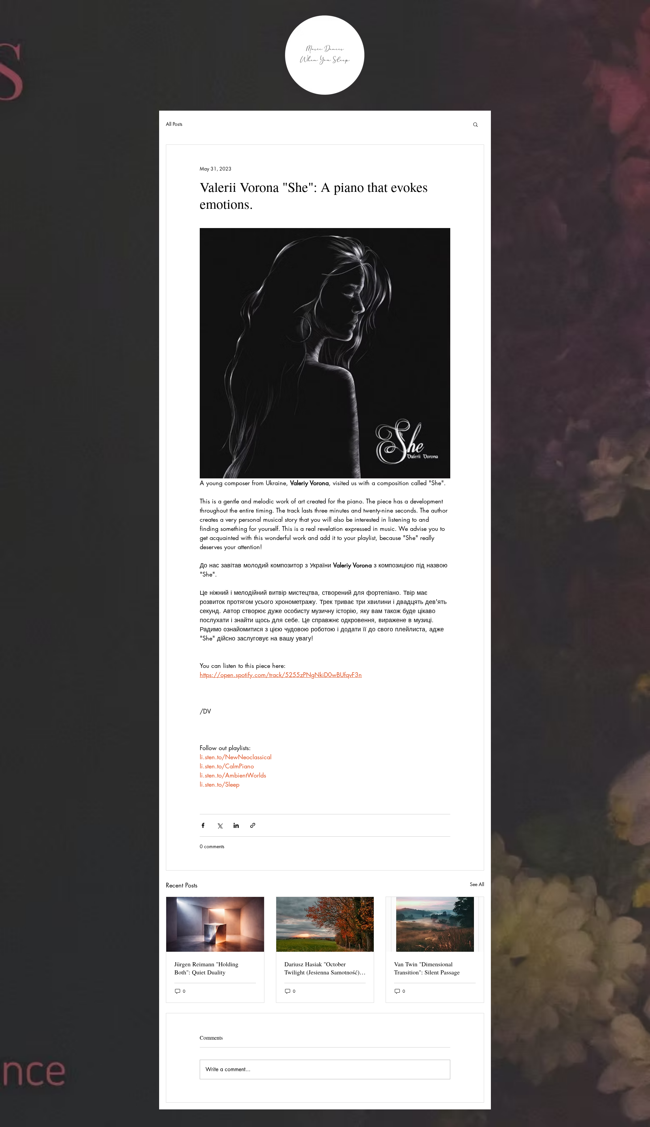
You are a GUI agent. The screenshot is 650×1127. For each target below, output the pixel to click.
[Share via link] (253, 825)
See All (477, 884)
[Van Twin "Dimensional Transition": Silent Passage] (435, 924)
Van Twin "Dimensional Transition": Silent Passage (427, 968)
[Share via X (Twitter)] (219, 825)
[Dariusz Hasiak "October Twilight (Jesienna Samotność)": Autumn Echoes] (325, 924)
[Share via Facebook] (203, 825)
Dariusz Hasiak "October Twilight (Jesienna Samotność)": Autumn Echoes (324, 968)
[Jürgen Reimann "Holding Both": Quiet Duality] (215, 924)
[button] (475, 124)
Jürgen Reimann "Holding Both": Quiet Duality (206, 968)
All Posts (174, 124)
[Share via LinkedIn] (236, 825)
